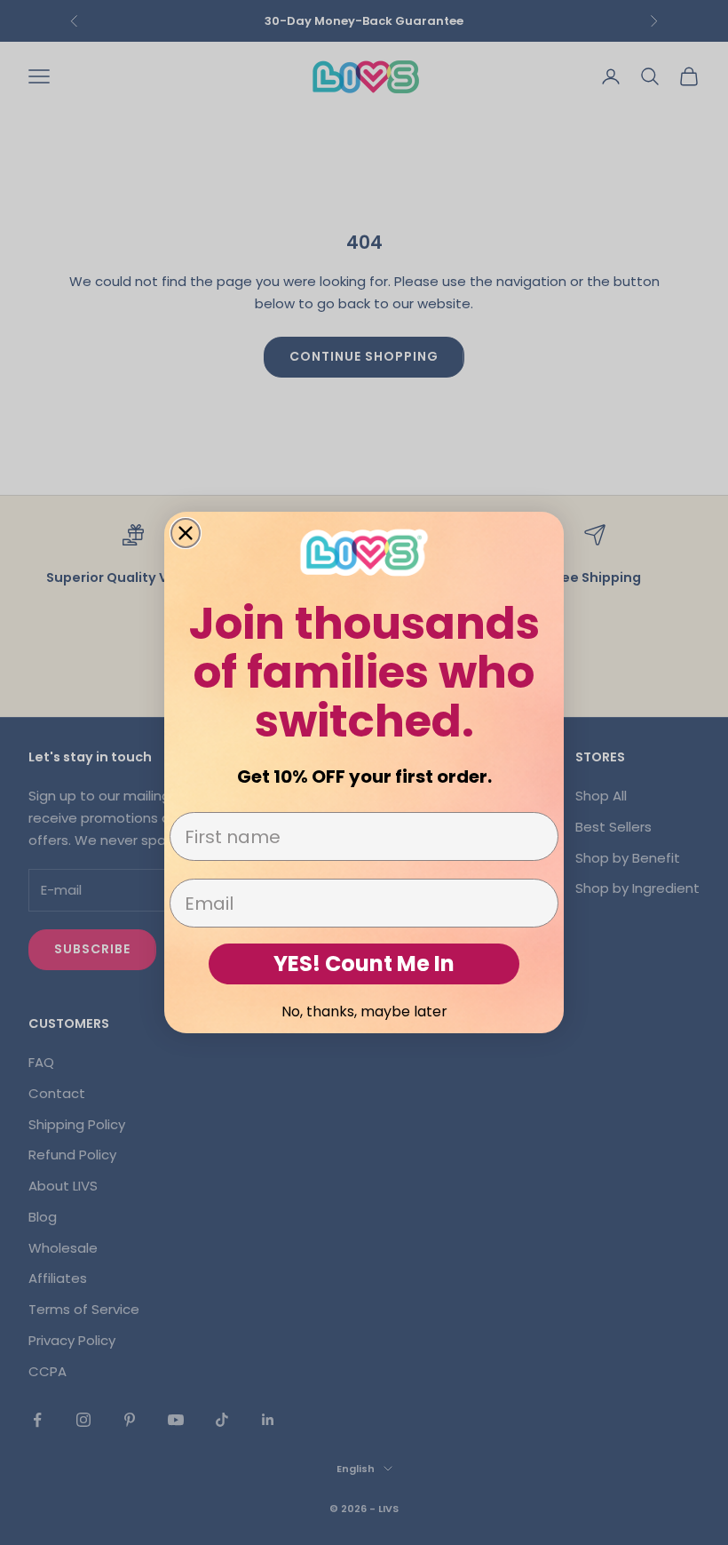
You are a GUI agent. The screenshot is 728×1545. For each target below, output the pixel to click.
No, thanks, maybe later (364, 1011)
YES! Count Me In (364, 963)
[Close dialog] (185, 533)
